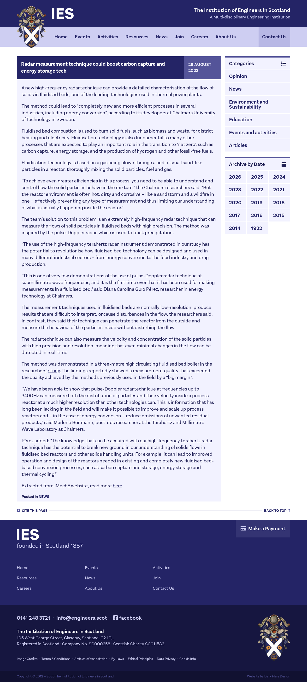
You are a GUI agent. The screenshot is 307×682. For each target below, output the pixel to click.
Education (240, 119)
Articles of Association (90, 659)
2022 (257, 189)
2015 (278, 215)
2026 (235, 177)
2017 (234, 215)
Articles (238, 145)
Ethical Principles (140, 659)
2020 (235, 202)
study (54, 370)
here (117, 486)
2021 (278, 189)
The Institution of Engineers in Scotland (84, 676)
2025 (257, 177)
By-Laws (117, 659)
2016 (257, 215)
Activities (107, 37)
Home (61, 37)
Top (275, 510)
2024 (279, 177)
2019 (257, 202)
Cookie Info (187, 659)
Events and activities (253, 132)
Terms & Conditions (56, 659)
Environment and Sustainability (248, 104)
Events (82, 37)
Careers (199, 37)
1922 (256, 228)
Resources (136, 37)
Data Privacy (166, 659)
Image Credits (27, 659)
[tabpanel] (153, 37)
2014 (234, 228)
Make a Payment (266, 528)
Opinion (238, 76)
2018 (279, 202)
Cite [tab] (34, 510)
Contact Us (274, 37)
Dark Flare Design (277, 676)
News (162, 37)
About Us (225, 37)
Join (179, 37)
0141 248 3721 (33, 617)
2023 (235, 189)
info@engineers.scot (81, 617)
